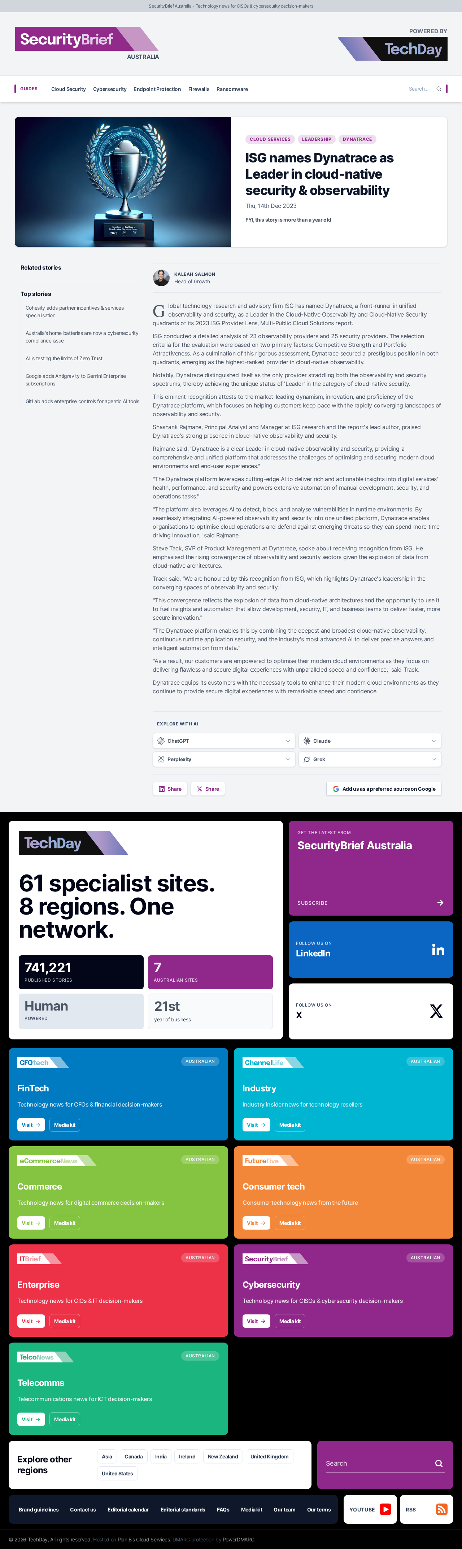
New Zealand (223, 1456)
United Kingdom (269, 1456)
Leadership (316, 139)
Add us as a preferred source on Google (389, 789)
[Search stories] (439, 1463)
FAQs (223, 1509)
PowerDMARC (238, 1539)
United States (117, 1473)
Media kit (64, 1125)
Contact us (83, 1509)
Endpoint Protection (157, 89)
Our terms (319, 1509)
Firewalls (199, 89)
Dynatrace (357, 139)
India (161, 1456)
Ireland (187, 1456)
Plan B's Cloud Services (144, 1539)
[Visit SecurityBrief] (282, 1259)
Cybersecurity (109, 89)
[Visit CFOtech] (57, 1062)
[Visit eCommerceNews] (57, 1160)
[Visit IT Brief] (57, 1259)
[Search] (439, 88)
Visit (27, 1125)
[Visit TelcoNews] (57, 1357)
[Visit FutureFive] (282, 1160)
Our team (284, 1509)
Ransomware (232, 89)
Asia (107, 1456)
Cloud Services (270, 139)
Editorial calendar (128, 1509)
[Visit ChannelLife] (282, 1062)
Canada (134, 1456)
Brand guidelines (38, 1509)
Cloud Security (68, 89)
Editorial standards (183, 1509)
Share (174, 789)
